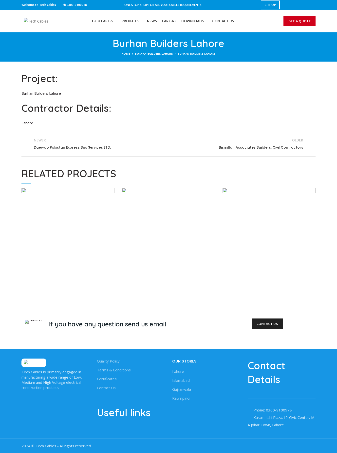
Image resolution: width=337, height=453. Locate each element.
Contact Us (267, 323)
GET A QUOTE (299, 21)
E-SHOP (270, 5)
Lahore (178, 371)
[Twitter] (294, 5)
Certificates (107, 378)
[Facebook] (288, 5)
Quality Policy (108, 361)
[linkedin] (306, 5)
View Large (110, 191)
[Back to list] (168, 144)
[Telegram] (312, 5)
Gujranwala (181, 389)
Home (126, 53)
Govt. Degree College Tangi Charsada (68, 231)
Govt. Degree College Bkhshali (168, 231)
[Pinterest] (300, 5)
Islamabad (181, 380)
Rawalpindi (181, 398)
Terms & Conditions (114, 369)
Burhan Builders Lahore (154, 53)
